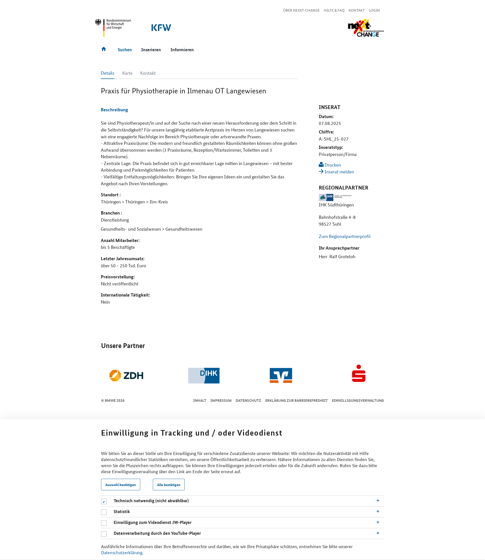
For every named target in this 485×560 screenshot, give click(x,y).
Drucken (332, 165)
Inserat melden (339, 171)
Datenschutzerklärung (121, 552)
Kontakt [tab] (148, 73)
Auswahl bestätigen (120, 484)
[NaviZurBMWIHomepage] (113, 30)
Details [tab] (107, 73)
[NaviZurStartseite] (366, 28)
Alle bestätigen (168, 484)
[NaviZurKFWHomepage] (161, 30)
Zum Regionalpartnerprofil (345, 236)
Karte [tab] (127, 73)
